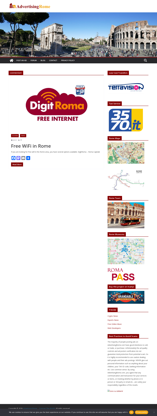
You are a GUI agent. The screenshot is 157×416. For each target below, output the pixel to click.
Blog (43, 60)
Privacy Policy (68, 60)
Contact (53, 60)
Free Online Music (115, 324)
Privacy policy (141, 412)
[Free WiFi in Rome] (56, 104)
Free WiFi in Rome (31, 146)
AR (21, 140)
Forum (34, 60)
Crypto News (113, 316)
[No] (154, 412)
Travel (23, 136)
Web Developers (114, 328)
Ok (131, 412)
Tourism (15, 136)
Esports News (113, 320)
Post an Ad (21, 60)
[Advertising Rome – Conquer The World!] (11, 60)
